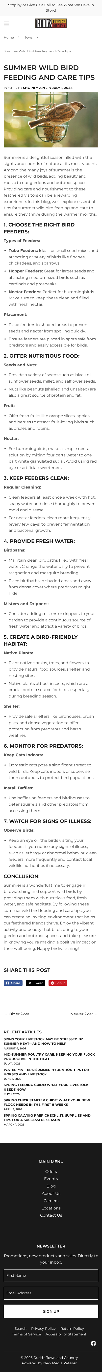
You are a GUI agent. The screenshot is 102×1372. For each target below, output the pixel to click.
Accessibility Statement (66, 1334)
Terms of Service (26, 1334)
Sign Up (51, 1311)
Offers (51, 1171)
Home (9, 37)
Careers (51, 1200)
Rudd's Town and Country (56, 1358)
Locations (51, 1208)
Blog (51, 1186)
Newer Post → (84, 1014)
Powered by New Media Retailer (49, 1363)
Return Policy (72, 1329)
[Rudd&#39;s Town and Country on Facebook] (93, 1344)
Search (20, 1329)
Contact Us (51, 1215)
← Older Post (16, 1014)
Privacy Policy (43, 1329)
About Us (51, 1193)
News (28, 37)
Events (51, 1178)
